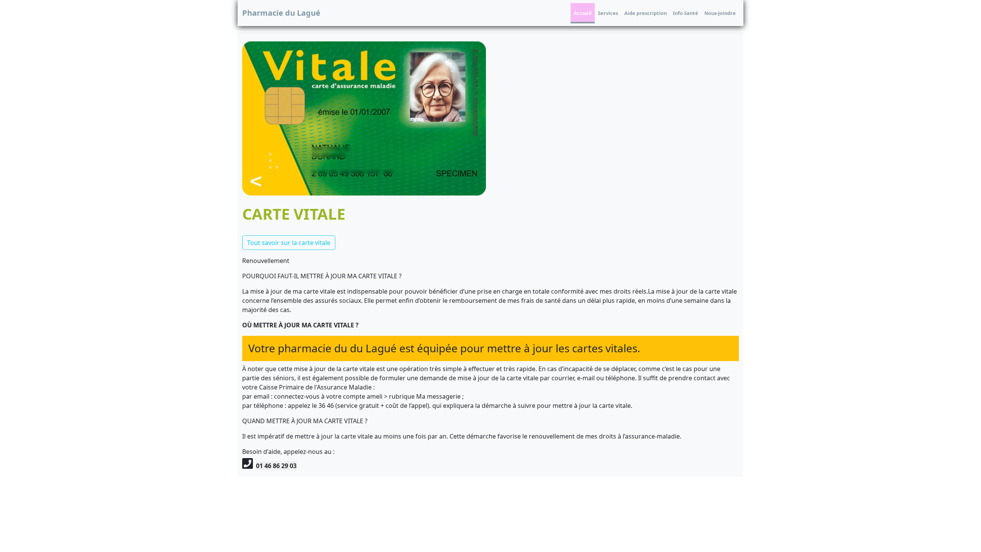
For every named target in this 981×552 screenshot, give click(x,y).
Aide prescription (645, 13)
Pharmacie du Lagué (281, 13)
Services (608, 13)
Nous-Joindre (720, 13)
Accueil (583, 13)
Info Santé (685, 13)
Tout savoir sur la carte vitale (288, 242)
